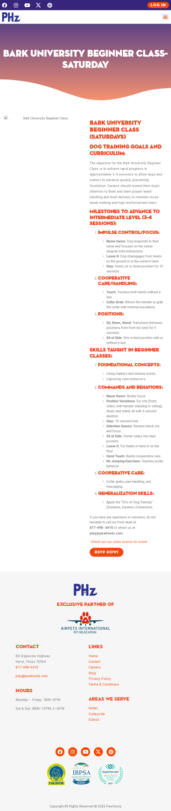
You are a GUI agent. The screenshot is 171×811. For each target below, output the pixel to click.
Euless (94, 720)
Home (93, 656)
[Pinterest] (49, 5)
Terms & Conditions (104, 684)
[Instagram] (15, 5)
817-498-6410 (27, 667)
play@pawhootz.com (32, 676)
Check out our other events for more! (119, 542)
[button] (165, 17)
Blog (92, 673)
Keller (93, 708)
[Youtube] (27, 5)
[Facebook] (4, 5)
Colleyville (97, 714)
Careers (95, 667)
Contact (95, 662)
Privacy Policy (100, 679)
